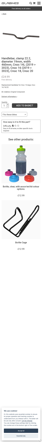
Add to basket (24, 105)
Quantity (4, 102)
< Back (4, 14)
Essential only (21, 436)
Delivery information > (9, 97)
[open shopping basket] (34, 3)
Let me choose (27, 421)
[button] (30, 3)
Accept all (21, 431)
